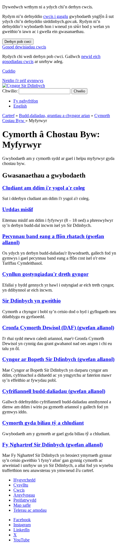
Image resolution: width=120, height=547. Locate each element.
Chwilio (79, 91)
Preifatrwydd (24, 500)
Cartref (8, 115)
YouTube (21, 539)
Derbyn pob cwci (17, 41)
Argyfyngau (24, 495)
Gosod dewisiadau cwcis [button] (24, 47)
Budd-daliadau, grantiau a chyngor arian (54, 115)
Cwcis (19, 490)
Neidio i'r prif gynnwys (22, 80)
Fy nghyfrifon (25, 101)
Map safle (22, 505)
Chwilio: (10, 91)
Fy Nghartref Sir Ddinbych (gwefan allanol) (52, 445)
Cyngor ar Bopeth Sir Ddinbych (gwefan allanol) (58, 359)
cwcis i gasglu (55, 16)
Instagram (22, 524)
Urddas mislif (17, 209)
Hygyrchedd (24, 480)
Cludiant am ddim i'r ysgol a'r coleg (43, 188)
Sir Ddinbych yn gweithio (31, 301)
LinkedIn (21, 529)
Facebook (22, 519)
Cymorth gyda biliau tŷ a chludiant (43, 423)
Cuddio (8, 71)
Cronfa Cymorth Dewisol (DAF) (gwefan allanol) (58, 327)
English (20, 106)
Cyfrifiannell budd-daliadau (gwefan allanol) (53, 391)
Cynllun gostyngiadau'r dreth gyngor (45, 274)
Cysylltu (20, 485)
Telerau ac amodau (30, 510)
